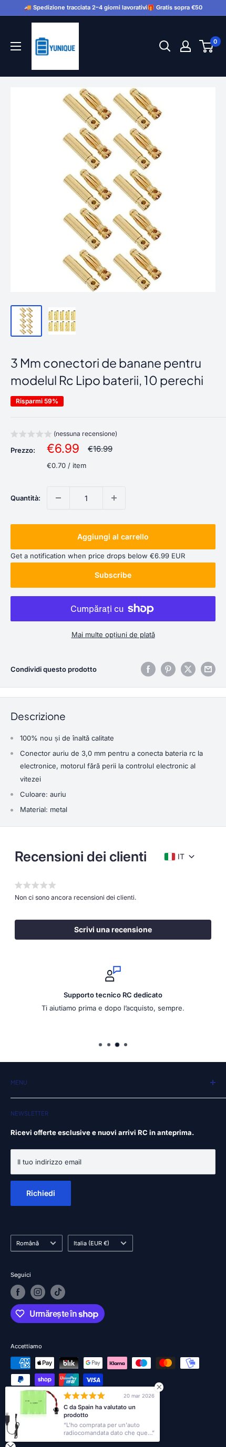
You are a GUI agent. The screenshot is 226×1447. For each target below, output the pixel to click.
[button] (64, 435)
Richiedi (40, 1193)
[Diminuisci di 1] (58, 498)
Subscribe (113, 574)
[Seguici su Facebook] (18, 1292)
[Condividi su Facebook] (148, 669)
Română (27, 1243)
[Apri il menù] (16, 46)
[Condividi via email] (208, 669)
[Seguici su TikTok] (57, 1292)
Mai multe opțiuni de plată (113, 634)
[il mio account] (185, 46)
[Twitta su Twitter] (188, 669)
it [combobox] (181, 856)
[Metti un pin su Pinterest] (168, 669)
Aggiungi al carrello (113, 536)
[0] (206, 46)
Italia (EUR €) (91, 1243)
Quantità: (25, 498)
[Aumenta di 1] (114, 498)
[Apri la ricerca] (165, 46)
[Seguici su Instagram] (37, 1292)
